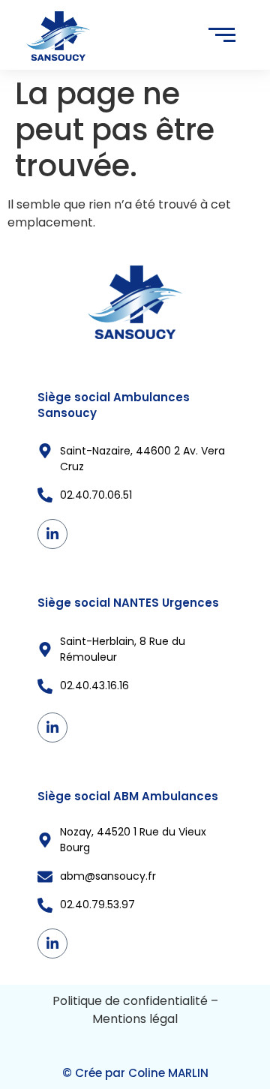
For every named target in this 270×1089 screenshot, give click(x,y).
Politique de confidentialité (130, 1001)
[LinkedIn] (53, 534)
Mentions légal (135, 1019)
